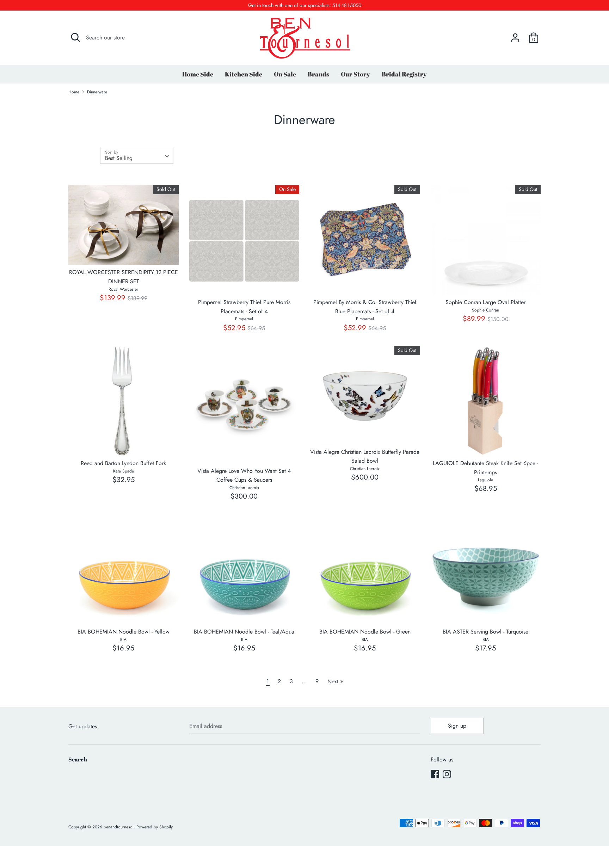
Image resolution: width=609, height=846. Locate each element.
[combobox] (136, 155)
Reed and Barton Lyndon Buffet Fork (123, 463)
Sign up (457, 726)
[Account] (515, 35)
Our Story (355, 74)
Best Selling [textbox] (119, 158)
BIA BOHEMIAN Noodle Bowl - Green (365, 632)
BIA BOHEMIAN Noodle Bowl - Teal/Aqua (244, 632)
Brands (318, 74)
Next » (335, 681)
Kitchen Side (243, 74)
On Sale (285, 74)
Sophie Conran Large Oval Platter (485, 302)
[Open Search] (75, 37)
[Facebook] (435, 774)
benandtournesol (119, 827)
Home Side (197, 74)
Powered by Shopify (154, 827)
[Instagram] (447, 774)
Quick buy (124, 253)
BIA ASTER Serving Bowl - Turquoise (485, 632)
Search (77, 759)
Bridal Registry (404, 74)
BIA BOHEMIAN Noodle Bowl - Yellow (124, 632)
